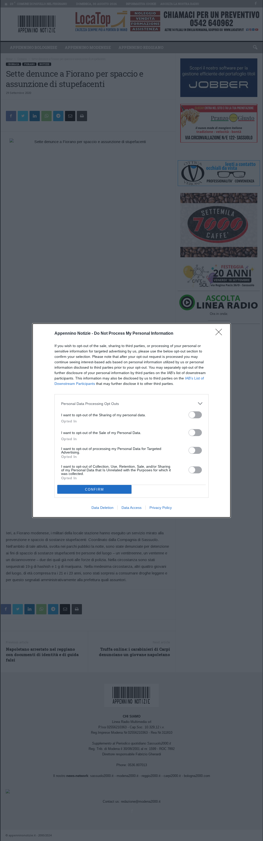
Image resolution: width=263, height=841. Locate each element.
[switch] (195, 414)
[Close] (220, 334)
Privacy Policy (160, 508)
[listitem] (131, 403)
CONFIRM (94, 489)
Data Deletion (102, 508)
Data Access (131, 508)
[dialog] (131, 420)
